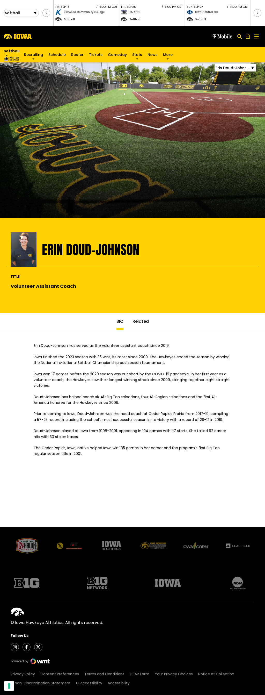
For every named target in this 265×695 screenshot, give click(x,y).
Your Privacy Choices (174, 674)
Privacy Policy (23, 674)
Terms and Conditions (104, 674)
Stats (137, 54)
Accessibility (119, 683)
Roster (77, 54)
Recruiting (33, 54)
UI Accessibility (89, 683)
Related (140, 321)
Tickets (95, 56)
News (153, 54)
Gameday (117, 54)
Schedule (57, 54)
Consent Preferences (59, 674)
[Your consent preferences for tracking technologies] (9, 686)
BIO (119, 321)
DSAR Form (139, 674)
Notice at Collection (216, 674)
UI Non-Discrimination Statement (41, 683)
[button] (46, 13)
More (168, 54)
